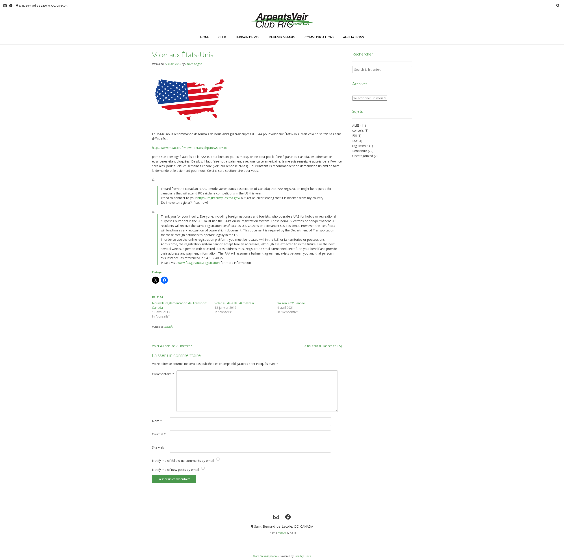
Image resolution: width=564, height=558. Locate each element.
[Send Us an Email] (5, 6)
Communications (319, 37)
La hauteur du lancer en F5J (322, 346)
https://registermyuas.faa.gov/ (218, 198)
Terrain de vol (247, 37)
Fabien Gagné (193, 64)
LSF (355, 141)
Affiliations (353, 37)
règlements (360, 146)
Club (222, 37)
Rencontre (359, 151)
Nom (157, 421)
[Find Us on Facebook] (11, 6)
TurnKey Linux (302, 556)
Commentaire (163, 374)
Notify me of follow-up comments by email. (183, 460)
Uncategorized (362, 156)
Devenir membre (282, 37)
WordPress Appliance (265, 556)
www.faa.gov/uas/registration (199, 263)
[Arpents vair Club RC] (282, 20)
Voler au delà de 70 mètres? (234, 303)
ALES (356, 125)
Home (205, 37)
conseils (168, 327)
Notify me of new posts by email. (175, 469)
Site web (158, 447)
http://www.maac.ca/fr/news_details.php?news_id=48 (189, 148)
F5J (354, 135)
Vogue (282, 532)
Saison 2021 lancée (291, 303)
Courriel (159, 434)
